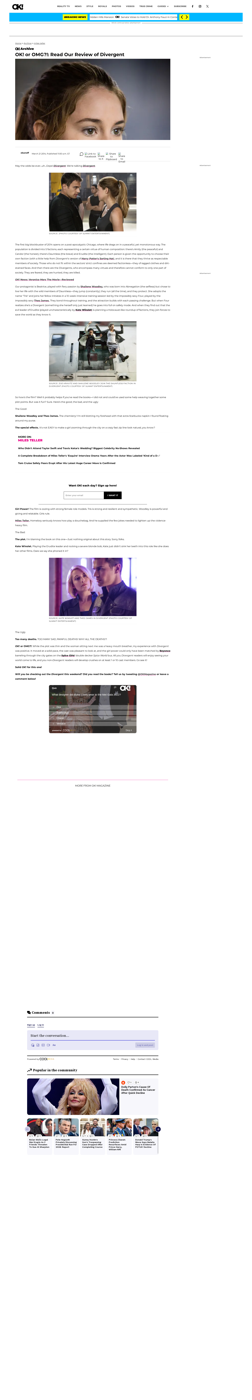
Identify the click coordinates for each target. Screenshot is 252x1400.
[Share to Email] (121, 154)
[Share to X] (101, 154)
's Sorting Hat (98, 258)
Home (18, 43)
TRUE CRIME (146, 6)
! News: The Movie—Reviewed (44, 279)
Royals (102, 6)
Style (89, 6)
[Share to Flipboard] (111, 154)
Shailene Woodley (91, 286)
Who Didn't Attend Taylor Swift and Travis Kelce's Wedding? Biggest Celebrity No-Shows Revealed (79, 448)
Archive (28, 43)
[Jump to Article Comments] (81, 154)
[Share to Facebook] (90, 154)
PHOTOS (116, 6)
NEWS (78, 6)
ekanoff (25, 153)
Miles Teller (22, 520)
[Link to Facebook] (192, 6)
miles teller (39, 43)
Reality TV (63, 6)
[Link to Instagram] (200, 6)
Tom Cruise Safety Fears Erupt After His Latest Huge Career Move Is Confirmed (66, 463)
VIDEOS (130, 6)
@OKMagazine (147, 674)
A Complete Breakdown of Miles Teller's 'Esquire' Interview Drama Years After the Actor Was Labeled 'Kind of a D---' (89, 455)
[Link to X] (207, 6)
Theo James (41, 300)
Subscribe (180, 6)
